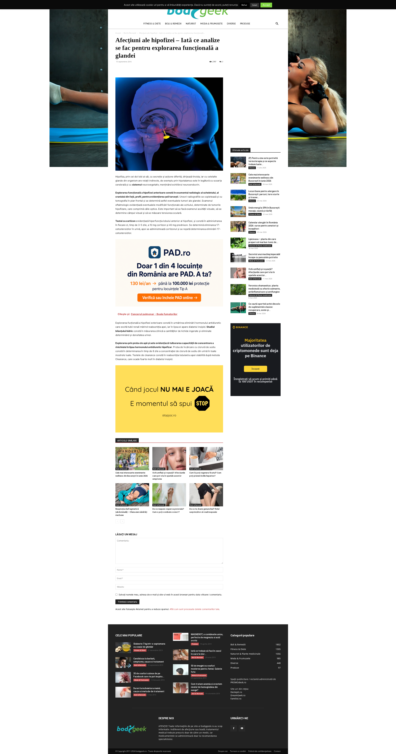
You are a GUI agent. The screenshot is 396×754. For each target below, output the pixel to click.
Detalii (254, 5)
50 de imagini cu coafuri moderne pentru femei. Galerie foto (206, 669)
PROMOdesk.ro (238, 682)
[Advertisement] (253, 82)
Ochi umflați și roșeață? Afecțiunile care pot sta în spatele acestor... (261, 272)
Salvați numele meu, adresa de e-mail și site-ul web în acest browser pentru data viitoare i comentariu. (170, 594)
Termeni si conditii (238, 751)
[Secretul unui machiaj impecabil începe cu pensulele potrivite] (238, 258)
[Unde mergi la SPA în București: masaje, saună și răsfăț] (238, 211)
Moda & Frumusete (211, 24)
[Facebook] (118, 69)
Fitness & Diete (152, 24)
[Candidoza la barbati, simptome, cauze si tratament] (123, 662)
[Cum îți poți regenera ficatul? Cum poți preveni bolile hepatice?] (206, 458)
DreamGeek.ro (237, 695)
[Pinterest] (133, 69)
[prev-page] (117, 521)
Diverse (231, 24)
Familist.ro (235, 698)
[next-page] (122, 521)
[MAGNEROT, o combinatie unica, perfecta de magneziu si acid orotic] (180, 637)
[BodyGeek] (198, 10)
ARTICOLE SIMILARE (127, 440)
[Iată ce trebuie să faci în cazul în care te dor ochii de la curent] (180, 654)
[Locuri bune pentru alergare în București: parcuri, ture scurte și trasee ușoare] (238, 195)
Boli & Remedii (173, 24)
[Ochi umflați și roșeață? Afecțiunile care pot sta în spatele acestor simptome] (169, 458)
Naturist (191, 24)
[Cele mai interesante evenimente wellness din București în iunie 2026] (132, 458)
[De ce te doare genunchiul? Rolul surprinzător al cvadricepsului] (206, 494)
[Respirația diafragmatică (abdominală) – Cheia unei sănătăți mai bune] (132, 494)
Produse (245, 24)
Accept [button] (266, 5)
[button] (277, 24)
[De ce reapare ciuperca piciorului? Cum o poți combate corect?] (169, 494)
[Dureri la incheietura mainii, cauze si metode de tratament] (123, 692)
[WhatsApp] (140, 69)
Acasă (118, 33)
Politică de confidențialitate (259, 751)
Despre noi (223, 751)
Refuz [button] (244, 5)
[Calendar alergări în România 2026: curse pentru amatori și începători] (238, 226)
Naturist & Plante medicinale (260, 246)
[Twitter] (126, 69)
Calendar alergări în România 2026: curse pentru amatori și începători (263, 225)
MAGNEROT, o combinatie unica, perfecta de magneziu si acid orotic (207, 637)
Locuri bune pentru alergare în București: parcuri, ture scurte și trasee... (263, 194)
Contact (277, 751)
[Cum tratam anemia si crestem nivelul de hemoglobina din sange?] (180, 687)
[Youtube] (242, 728)
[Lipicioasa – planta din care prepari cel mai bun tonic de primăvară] (238, 243)
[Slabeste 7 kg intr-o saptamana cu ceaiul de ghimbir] (123, 647)
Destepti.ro (236, 692)
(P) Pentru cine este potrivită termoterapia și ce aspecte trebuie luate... (263, 161)
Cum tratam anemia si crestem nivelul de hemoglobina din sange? (206, 687)
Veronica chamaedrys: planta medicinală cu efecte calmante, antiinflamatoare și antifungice (264, 288)
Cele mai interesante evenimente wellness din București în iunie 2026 (260, 177)
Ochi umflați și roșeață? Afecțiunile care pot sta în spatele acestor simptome (168, 476)
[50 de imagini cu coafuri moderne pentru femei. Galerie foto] (180, 669)
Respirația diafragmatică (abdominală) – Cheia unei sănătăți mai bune (131, 512)
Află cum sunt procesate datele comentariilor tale (194, 609)
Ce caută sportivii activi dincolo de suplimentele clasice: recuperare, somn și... (264, 307)
